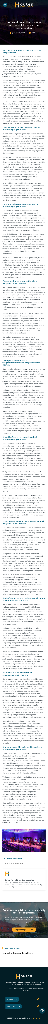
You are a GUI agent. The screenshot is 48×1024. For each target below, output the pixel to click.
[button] (42, 5)
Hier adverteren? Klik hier (14, 863)
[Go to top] (42, 1010)
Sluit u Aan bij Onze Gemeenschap (19, 880)
